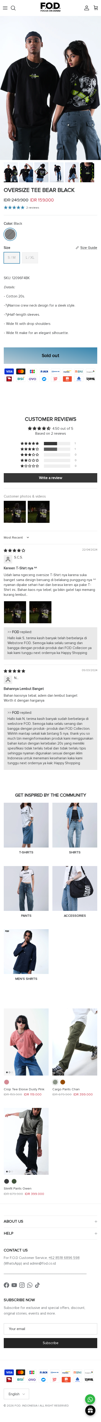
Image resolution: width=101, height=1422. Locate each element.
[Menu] (5, 8)
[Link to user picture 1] (15, 612)
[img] (14, 550)
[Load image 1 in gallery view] (50, 88)
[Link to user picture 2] (40, 612)
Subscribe (50, 1343)
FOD (18, 1405)
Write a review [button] (50, 477)
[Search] (15, 8)
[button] (30, 443)
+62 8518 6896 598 (64, 1258)
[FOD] (50, 8)
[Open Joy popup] (90, 1410)
